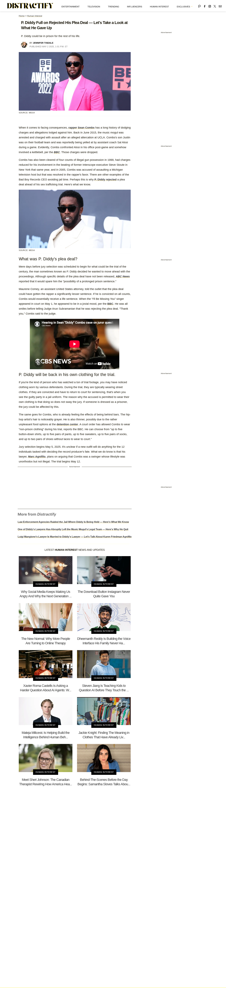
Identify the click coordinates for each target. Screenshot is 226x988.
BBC (110, 303)
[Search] (199, 6)
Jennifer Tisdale (43, 43)
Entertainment (70, 6)
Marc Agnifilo (37, 456)
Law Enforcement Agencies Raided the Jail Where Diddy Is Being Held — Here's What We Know (73, 522)
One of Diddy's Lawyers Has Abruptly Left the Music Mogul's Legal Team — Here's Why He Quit (73, 529)
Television (93, 6)
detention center (67, 424)
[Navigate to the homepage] (30, 6)
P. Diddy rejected (105, 179)
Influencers (134, 6)
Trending (113, 6)
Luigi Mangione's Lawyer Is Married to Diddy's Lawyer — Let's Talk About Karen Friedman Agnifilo (75, 536)
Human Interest (159, 6)
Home (22, 16)
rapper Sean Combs (81, 127)
